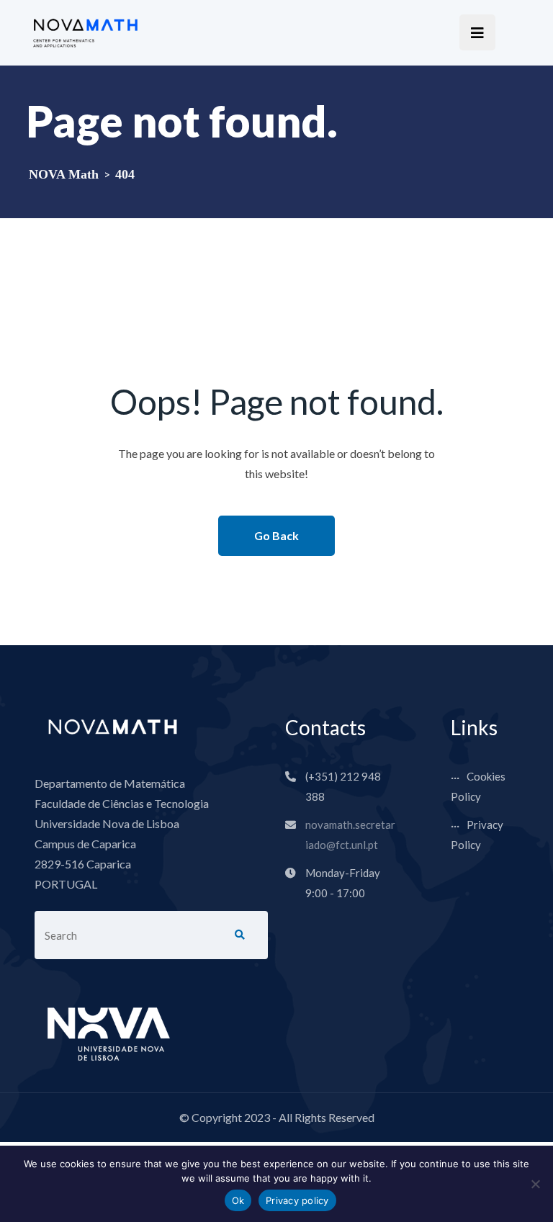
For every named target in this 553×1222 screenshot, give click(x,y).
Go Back (276, 535)
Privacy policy (297, 1200)
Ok (238, 1200)
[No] (535, 1184)
